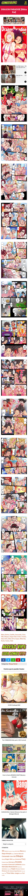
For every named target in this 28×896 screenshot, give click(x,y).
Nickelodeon (4, 869)
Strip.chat (18, 69)
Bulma (7, 634)
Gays (7, 862)
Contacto (5, 887)
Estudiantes (18, 859)
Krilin (6, 639)
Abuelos (6, 851)
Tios (5, 873)
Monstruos (20, 866)
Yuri (23, 873)
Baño (16, 851)
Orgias (17, 639)
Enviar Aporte (20, 887)
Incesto (24, 637)
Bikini (3, 634)
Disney (3, 859)
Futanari (4, 862)
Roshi (3, 641)
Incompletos (5, 864)
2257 (21, 888)
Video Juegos (15, 873)
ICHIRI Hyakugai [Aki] (14, 705)
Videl (11, 641)
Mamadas (5, 867)
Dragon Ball (13, 637)
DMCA (12, 887)
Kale (2, 639)
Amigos (13, 851)
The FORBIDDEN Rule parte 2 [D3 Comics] (14, 740)
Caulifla (12, 634)
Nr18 (13, 639)
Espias (13, 859)
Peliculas (18, 869)
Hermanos (12, 862)
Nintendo (9, 869)
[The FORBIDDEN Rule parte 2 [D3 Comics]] (14, 737)
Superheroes (17, 871)
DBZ (2, 637)
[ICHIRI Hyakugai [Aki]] (14, 702)
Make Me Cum (19, 75)
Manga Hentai (13, 664)
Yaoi (21, 873)
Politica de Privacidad (11, 888)
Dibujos (6, 637)
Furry (23, 859)
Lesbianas (18, 864)
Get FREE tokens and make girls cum (20, 67)
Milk (9, 639)
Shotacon (4, 871)
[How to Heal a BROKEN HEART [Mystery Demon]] (14, 772)
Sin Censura (11, 871)
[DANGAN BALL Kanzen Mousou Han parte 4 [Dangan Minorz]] (14, 809)
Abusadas (10, 851)
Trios (8, 873)
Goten (19, 637)
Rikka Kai (22, 639)
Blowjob (8, 853)
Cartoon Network (18, 853)
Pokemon (22, 869)
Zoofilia (3, 875)
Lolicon (23, 864)
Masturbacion (13, 867)
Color (23, 634)
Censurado (18, 634)
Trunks (7, 641)
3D (3, 851)
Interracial (11, 864)
